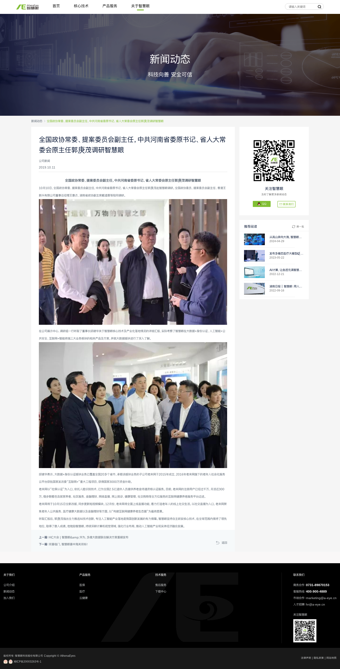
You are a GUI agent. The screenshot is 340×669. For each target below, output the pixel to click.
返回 (224, 542)
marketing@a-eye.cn (321, 598)
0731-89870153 (317, 585)
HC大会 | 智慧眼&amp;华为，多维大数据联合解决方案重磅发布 (88, 537)
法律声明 (306, 657)
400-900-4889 (316, 591)
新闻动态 (36, 121)
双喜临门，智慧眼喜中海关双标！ (68, 544)
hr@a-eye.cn (315, 604)
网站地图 (331, 657)
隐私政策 (319, 657)
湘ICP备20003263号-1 (27, 661)
